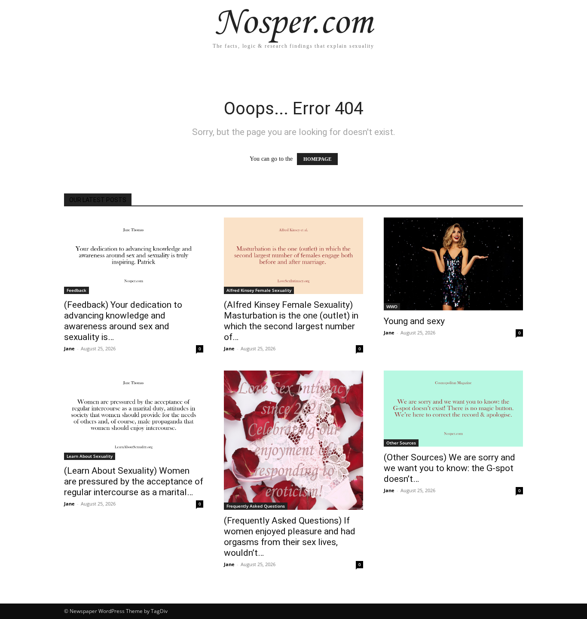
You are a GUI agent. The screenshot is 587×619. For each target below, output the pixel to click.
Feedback (76, 290)
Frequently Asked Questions (255, 506)
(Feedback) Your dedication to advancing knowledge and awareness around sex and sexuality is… (123, 321)
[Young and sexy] (453, 264)
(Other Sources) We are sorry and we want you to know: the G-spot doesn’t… (449, 468)
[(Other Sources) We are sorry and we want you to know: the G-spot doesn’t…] (453, 409)
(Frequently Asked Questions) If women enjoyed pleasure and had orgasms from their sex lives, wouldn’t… (289, 536)
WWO (391, 306)
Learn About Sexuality (90, 456)
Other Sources (401, 443)
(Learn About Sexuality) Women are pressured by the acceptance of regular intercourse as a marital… (133, 481)
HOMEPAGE (317, 159)
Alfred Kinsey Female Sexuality (258, 290)
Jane (69, 348)
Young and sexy (414, 321)
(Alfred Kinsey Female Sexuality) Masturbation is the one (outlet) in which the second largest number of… (291, 321)
